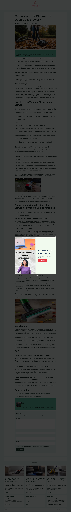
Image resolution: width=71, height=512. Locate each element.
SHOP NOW (43, 260)
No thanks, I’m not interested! (35, 275)
